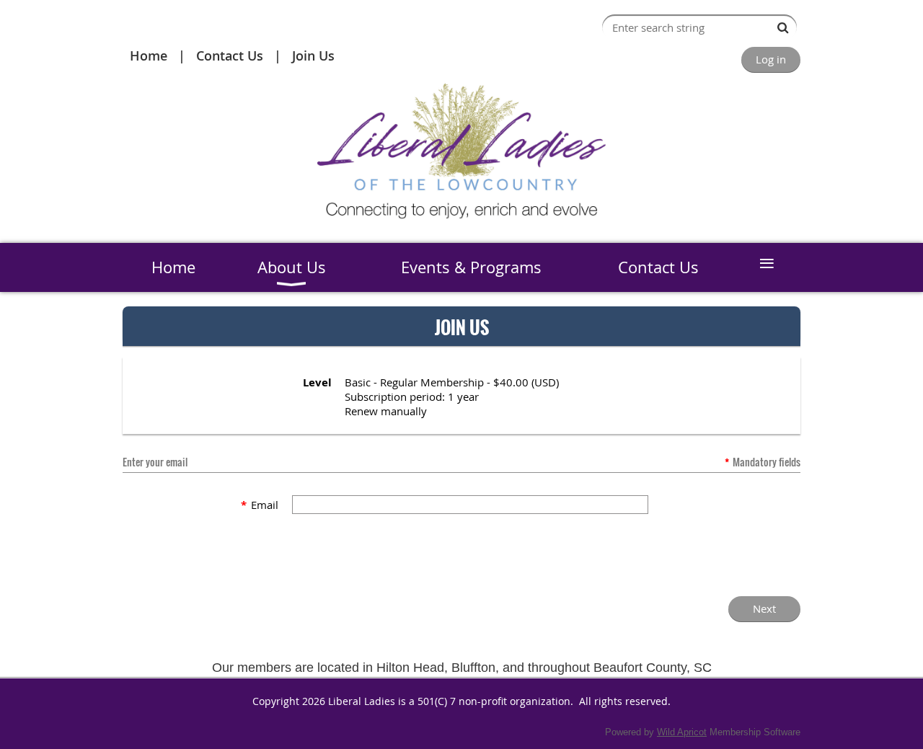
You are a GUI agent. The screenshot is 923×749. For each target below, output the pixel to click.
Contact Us (229, 55)
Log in (771, 59)
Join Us (313, 55)
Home (148, 55)
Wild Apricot (682, 732)
